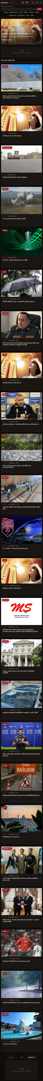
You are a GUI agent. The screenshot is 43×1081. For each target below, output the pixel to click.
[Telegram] (40, 2)
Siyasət (6, 12)
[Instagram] (33, 2)
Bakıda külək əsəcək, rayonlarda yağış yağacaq (18, 301)
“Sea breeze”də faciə (10, 1044)
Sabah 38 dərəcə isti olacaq (12, 383)
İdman (26, 12)
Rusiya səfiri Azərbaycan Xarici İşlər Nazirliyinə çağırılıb (18, 672)
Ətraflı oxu (7, 40)
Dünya (37, 12)
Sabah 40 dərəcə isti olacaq (15, 33)
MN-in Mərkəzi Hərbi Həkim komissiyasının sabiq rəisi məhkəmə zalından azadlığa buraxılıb (21, 344)
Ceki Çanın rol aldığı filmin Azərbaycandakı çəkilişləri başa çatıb (20, 879)
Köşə (32, 15)
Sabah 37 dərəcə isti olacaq (12, 588)
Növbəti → (31, 1057)
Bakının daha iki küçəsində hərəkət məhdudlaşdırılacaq (21, 795)
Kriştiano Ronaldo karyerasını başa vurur (16, 961)
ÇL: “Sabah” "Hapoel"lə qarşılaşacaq (15, 548)
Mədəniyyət (13, 15)
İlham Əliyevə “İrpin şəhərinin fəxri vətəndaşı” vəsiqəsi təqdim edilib (21, 920)
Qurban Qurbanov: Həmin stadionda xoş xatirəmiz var (21, 424)
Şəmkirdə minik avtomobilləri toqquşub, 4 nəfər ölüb (20, 712)
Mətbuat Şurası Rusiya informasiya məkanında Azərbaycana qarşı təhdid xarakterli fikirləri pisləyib (20, 630)
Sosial (20, 12)
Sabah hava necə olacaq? (11, 837)
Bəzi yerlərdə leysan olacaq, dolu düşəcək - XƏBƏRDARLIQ (17, 466)
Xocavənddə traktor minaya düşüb (14, 219)
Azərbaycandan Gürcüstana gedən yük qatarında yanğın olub (21, 508)
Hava (27, 15)
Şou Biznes (21, 15)
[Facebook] (36, 2)
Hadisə (32, 12)
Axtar (39, 9)
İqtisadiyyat (13, 12)
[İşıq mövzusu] (12, 2)
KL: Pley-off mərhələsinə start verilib (15, 260)
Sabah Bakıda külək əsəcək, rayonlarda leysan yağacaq (21, 1002)
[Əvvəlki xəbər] (3, 31)
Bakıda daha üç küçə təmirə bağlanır (15, 177)
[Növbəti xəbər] (40, 31)
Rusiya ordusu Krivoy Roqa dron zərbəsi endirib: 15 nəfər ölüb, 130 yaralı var (20, 97)
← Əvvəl (11, 1057)
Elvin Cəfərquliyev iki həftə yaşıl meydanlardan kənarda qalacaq (21, 754)
